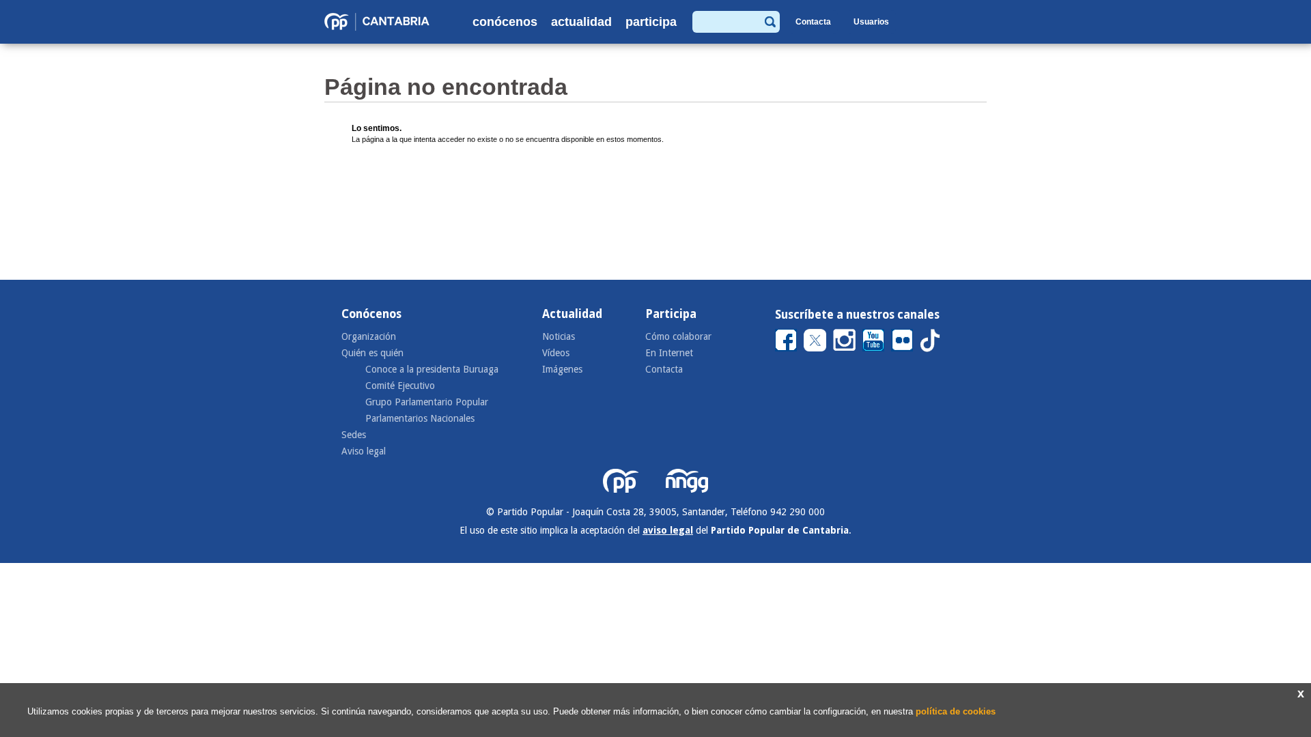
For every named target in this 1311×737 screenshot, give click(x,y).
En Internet (669, 352)
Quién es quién (372, 352)
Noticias (558, 336)
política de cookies (956, 711)
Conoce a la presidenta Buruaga (431, 369)
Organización (368, 336)
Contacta (813, 22)
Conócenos (505, 22)
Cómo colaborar (678, 336)
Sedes (353, 434)
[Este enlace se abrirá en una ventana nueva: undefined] (786, 339)
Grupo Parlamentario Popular (426, 401)
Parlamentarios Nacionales (420, 418)
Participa (651, 22)
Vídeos (555, 352)
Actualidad (581, 22)
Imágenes (562, 369)
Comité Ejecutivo (400, 385)
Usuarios (871, 22)
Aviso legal (363, 451)
